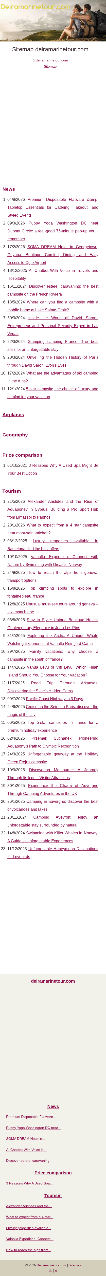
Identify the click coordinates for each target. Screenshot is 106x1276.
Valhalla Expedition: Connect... (29, 1239)
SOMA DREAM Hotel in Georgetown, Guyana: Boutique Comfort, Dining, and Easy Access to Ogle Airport (52, 255)
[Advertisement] (53, 125)
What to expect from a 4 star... (29, 1217)
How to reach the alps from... (28, 1250)
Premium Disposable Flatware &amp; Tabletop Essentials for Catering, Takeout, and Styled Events (52, 207)
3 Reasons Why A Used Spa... (29, 1183)
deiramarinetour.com (52, 60)
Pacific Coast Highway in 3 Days (54, 699)
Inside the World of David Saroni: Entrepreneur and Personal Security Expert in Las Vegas (52, 326)
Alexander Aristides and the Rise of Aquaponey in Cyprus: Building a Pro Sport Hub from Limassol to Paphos (52, 509)
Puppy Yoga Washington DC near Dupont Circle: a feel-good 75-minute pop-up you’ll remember (52, 231)
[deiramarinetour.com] (53, 20)
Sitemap (50, 66)
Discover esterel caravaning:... (29, 1161)
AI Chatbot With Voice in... (26, 1150)
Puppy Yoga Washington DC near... (33, 1128)
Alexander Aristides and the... (29, 1206)
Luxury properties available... (28, 1228)
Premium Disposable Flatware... (31, 1117)
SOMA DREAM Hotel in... (25, 1139)
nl (56, 1271)
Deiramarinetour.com (51, 1265)
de (50, 1271)
